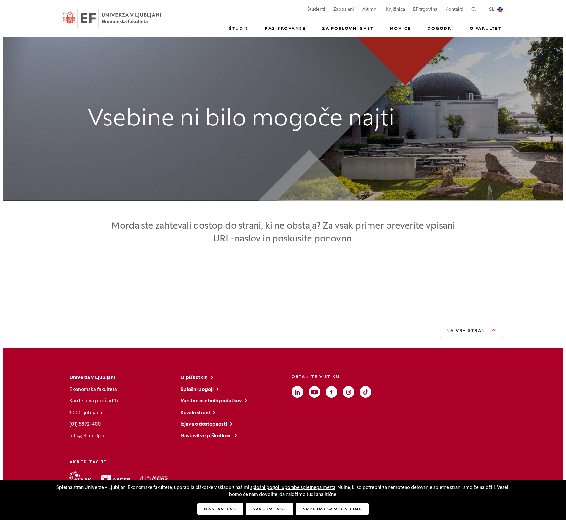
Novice (400, 29)
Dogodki (440, 29)
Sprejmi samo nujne (332, 509)
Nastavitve (220, 509)
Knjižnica (395, 10)
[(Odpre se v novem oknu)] (80, 478)
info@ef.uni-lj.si (86, 436)
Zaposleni (343, 9)
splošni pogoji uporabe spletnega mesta (292, 488)
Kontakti (454, 10)
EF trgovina (425, 9)
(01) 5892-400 (85, 424)
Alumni (370, 10)
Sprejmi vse (269, 509)
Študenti (316, 9)
